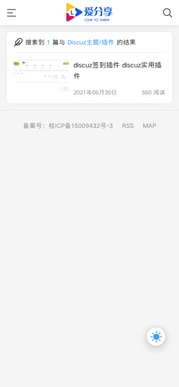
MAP (149, 126)
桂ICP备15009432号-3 (81, 126)
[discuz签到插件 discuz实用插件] (41, 78)
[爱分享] (90, 12)
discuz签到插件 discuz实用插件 (117, 70)
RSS (128, 126)
